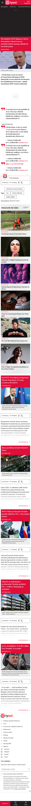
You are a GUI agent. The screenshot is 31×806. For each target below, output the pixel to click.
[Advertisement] (15, 22)
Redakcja (5, 735)
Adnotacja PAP (7, 744)
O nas (4, 724)
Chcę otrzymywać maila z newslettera (13, 774)
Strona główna (4, 6)
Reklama (5, 746)
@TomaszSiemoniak (13, 129)
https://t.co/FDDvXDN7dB (14, 164)
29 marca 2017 (23, 142)
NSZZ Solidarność (27, 2)
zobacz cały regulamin (20, 789)
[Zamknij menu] (2, 2)
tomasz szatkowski (17, 193)
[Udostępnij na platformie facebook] (19, 183)
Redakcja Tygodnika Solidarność (11, 721)
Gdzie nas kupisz (7, 732)
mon (7, 193)
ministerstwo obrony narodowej (14, 189)
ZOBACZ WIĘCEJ (10, 197)
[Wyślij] (28, 769)
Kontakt (5, 741)
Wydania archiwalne (8, 738)
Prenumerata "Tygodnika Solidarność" (13, 726)
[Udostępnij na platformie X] (22, 183)
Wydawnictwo (7, 729)
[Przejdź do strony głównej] (11, 2)
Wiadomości (13, 6)
